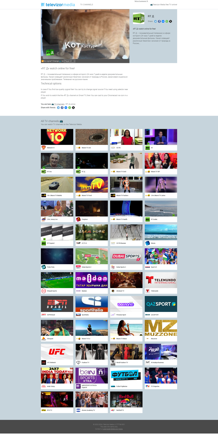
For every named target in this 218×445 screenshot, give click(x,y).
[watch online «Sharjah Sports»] (57, 280)
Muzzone (154, 339)
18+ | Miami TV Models (54, 195)
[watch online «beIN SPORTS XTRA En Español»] (92, 376)
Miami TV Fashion (122, 195)
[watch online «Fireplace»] (92, 208)
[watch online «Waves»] (161, 232)
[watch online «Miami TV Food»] (92, 185)
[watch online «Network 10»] (57, 137)
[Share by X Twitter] (170, 21)
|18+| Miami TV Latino (158, 195)
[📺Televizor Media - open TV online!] (58, 4)
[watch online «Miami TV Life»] (92, 137)
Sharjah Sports (52, 291)
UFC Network (51, 362)
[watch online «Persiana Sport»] (126, 304)
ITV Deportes (155, 386)
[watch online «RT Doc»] (57, 161)
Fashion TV (85, 362)
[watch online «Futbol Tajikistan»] (126, 376)
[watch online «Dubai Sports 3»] (126, 256)
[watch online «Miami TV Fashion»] (126, 185)
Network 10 (50, 148)
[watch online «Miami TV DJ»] (92, 328)
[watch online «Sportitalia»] (92, 304)
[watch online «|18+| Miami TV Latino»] (161, 185)
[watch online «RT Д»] (92, 161)
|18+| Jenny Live (52, 219)
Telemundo (154, 291)
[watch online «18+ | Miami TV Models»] (57, 185)
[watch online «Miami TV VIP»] (161, 161)
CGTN (118, 148)
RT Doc (49, 171)
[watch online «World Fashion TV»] (126, 352)
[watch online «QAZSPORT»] (161, 304)
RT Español (50, 243)
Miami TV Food (87, 195)
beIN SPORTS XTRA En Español (89, 386)
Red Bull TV (120, 410)
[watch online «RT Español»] (57, 232)
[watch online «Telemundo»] (161, 280)
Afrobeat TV (120, 291)
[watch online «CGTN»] (126, 137)
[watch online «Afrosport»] (57, 328)
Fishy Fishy (50, 267)
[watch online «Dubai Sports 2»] (92, 256)
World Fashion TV (122, 362)
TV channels (86, 4)
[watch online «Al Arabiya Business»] (161, 352)
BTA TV (49, 410)
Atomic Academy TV (88, 410)
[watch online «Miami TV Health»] (126, 208)
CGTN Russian (121, 243)
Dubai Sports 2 (86, 267)
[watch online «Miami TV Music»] (126, 328)
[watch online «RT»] (161, 137)
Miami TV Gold (121, 171)
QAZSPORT (155, 315)
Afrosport (50, 339)
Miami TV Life (86, 148)
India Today (51, 386)
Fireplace (85, 219)
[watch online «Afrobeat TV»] (126, 280)
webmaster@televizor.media (113, 429)
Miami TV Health (121, 219)
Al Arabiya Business (157, 362)
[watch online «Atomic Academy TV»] (92, 399)
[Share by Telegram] (155, 21)
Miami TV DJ (86, 339)
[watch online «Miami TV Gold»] (126, 161)
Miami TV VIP (155, 171)
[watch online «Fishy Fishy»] (57, 256)
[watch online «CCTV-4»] (92, 232)
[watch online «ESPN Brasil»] (57, 304)
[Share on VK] (163, 21)
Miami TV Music (121, 339)
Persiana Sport (121, 315)
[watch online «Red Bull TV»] (126, 399)
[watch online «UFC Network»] (57, 352)
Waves (153, 243)
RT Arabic (154, 219)
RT (152, 148)
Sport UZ (154, 267)
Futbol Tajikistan (121, 386)
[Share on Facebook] (159, 21)
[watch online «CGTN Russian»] (126, 232)
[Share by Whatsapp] (167, 21)
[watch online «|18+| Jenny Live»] (57, 208)
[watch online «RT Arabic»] (161, 208)
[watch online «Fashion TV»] (92, 352)
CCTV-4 (84, 243)
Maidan (84, 291)
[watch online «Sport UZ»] (161, 256)
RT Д (83, 171)
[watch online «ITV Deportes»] (161, 376)
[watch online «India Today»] (57, 376)
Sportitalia (85, 315)
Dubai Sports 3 (121, 267)
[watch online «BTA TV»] (57, 399)
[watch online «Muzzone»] (161, 328)
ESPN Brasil (51, 315)
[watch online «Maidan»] (92, 280)
